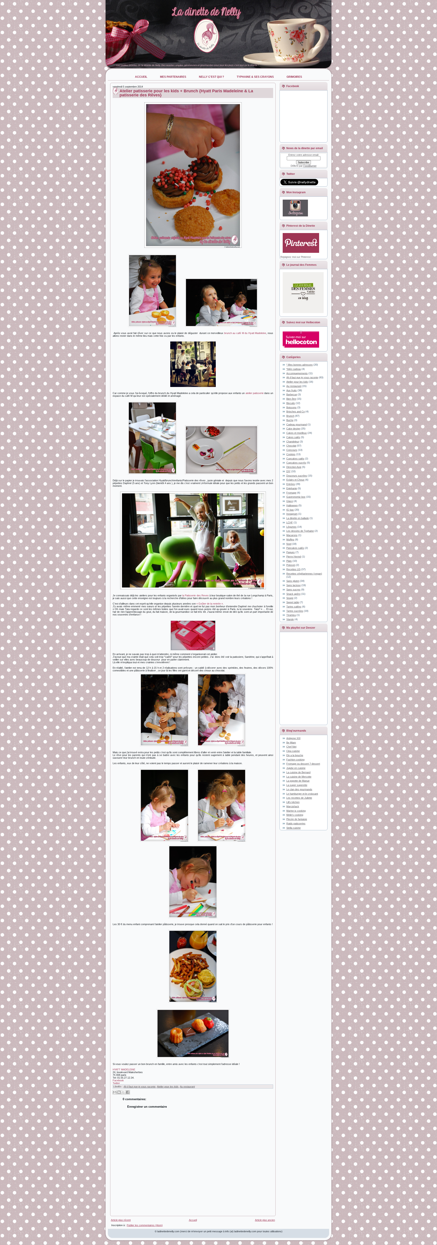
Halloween (292, 505)
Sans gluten (292, 581)
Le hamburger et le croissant (302, 793)
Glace (289, 501)
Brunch (290, 415)
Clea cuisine (293, 751)
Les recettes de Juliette (299, 797)
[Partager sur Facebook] (127, 1092)
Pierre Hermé (293, 556)
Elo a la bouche (294, 755)
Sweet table (292, 602)
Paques (290, 552)
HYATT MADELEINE (124, 1069)
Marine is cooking (296, 810)
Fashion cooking (295, 759)
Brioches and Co (295, 411)
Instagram (291, 513)
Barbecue (291, 394)
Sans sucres (293, 589)
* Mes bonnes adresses (299, 364)
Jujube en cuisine (295, 768)
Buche (289, 420)
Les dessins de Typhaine (300, 531)
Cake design (293, 428)
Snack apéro (293, 593)
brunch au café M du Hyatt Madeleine (245, 333)
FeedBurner (310, 165)
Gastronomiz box (295, 496)
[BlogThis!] (119, 1092)
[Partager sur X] (123, 1092)
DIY (288, 471)
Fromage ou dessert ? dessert (303, 763)
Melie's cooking (294, 814)
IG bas (290, 509)
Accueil (193, 1220)
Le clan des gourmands (299, 789)
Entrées (290, 484)
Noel (288, 543)
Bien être (291, 398)
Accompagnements (297, 373)
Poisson (290, 565)
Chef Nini (291, 746)
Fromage (291, 492)
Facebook (118, 1080)
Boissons (291, 407)
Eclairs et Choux (295, 479)
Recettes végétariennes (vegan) (304, 573)
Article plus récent (121, 1220)
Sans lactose (293, 585)
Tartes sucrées (294, 611)
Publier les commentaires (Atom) (145, 1225)
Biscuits (290, 403)
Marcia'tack (292, 806)
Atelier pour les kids (167, 1086)
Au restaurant (187, 1086)
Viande (290, 619)
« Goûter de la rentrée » (209, 603)
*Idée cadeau (293, 369)
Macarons (291, 535)
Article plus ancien (265, 1220)
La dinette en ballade (297, 518)
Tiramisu (291, 615)
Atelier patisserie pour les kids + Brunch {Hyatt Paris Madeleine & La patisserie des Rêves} (186, 93)
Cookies (290, 454)
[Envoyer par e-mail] (114, 1092)
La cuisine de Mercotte (298, 776)
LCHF (289, 522)
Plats (289, 561)
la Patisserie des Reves (195, 595)
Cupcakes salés (295, 458)
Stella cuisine (293, 827)
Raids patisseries (295, 823)
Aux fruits (291, 390)
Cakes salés (293, 437)
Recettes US (293, 569)
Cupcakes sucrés (296, 462)
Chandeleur (292, 441)
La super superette (296, 785)
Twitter (116, 1083)
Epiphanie (291, 488)
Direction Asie (293, 467)
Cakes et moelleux (296, 433)
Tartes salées (293, 606)
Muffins (290, 539)
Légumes (291, 526)
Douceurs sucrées (296, 475)
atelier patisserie (255, 393)
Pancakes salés (295, 548)
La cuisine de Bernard (298, 772)
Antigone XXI (293, 738)
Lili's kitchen (293, 802)
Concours (291, 450)
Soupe (289, 598)
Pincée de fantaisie (296, 819)
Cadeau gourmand (296, 424)
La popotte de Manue (298, 780)
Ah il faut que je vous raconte (139, 1086)
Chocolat (291, 445)
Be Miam (291, 742)
